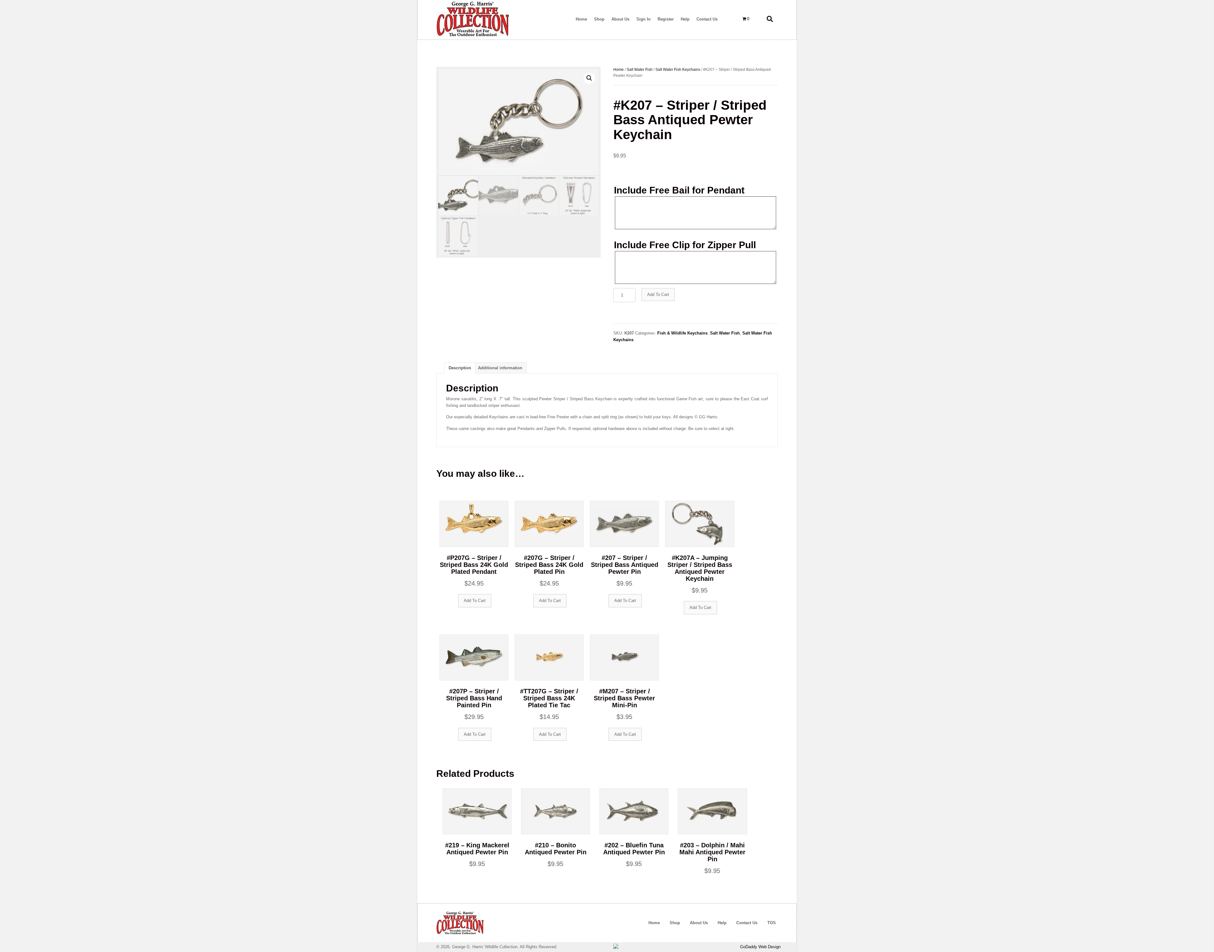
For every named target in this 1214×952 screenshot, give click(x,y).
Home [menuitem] (654, 922)
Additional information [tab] (500, 367)
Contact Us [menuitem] (746, 922)
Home (618, 69)
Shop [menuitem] (675, 922)
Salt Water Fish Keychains (677, 69)
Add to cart (658, 294)
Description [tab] (460, 367)
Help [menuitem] (722, 922)
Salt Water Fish (640, 69)
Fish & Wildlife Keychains (682, 333)
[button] (589, 78)
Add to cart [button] (475, 600)
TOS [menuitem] (771, 922)
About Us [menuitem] (699, 922)
